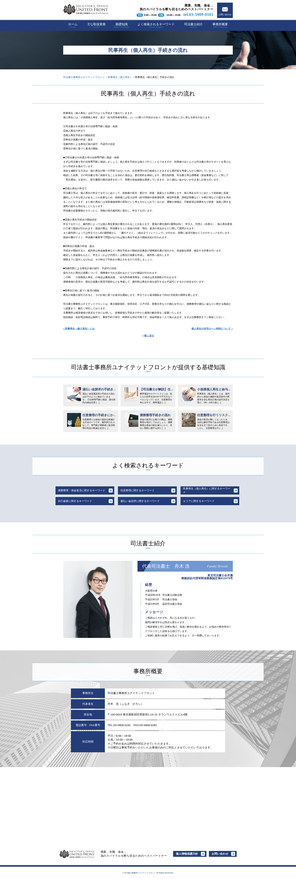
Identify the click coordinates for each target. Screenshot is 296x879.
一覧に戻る (148, 335)
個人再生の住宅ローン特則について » (212, 328)
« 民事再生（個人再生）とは (79, 328)
